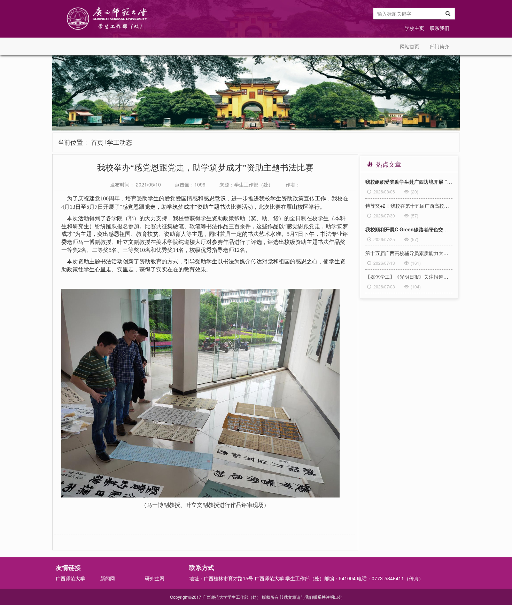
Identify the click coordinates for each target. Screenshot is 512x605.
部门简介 (439, 46)
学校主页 (414, 27)
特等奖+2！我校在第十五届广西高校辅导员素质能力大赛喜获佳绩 (409, 205)
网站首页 (409, 46)
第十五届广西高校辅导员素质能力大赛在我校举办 (409, 252)
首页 (97, 141)
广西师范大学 (70, 578)
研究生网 (154, 578)
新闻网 (107, 578)
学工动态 (119, 141)
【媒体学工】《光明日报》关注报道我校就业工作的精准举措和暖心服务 (409, 276)
